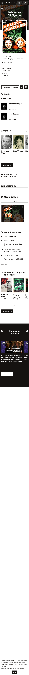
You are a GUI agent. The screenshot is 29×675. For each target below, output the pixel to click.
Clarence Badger (7, 59)
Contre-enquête (16, 296)
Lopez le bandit (4, 295)
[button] (21, 207)
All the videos (7, 374)
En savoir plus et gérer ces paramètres (12, 668)
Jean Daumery (18, 59)
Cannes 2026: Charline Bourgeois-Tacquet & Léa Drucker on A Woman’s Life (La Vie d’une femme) (11, 359)
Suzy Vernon (18, 151)
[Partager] (21, 87)
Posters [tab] (14, 201)
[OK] (14, 672)
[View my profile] (25, 3)
